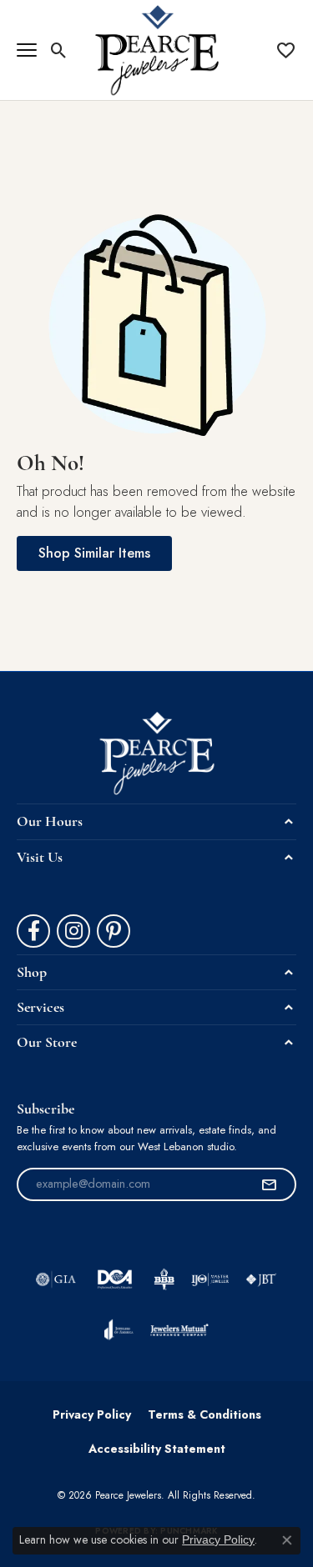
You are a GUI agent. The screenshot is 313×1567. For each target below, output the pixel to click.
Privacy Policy (92, 1414)
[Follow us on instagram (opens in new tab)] (73, 931)
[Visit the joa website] (119, 1329)
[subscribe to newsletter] (269, 1184)
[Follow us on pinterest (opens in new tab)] (113, 931)
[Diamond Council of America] (115, 1279)
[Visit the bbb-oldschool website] (164, 1279)
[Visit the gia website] (56, 1279)
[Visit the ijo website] (210, 1279)
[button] (58, 50)
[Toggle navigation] (26, 50)
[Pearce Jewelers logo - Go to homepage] (156, 50)
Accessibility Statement (156, 1448)
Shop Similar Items (94, 553)
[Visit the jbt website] (261, 1279)
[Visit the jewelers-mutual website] (179, 1329)
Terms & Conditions (204, 1414)
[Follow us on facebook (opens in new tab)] (33, 931)
